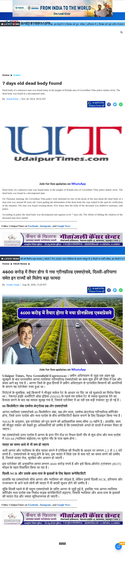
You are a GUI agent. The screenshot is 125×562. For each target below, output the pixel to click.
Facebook (33, 226)
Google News (63, 226)
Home (5, 75)
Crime (16, 75)
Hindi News (20, 263)
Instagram (45, 226)
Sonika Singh (12, 284)
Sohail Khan (12, 99)
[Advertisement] (62, 50)
